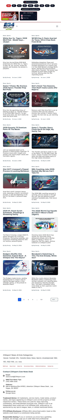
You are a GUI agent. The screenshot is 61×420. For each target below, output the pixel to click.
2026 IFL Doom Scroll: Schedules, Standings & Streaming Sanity (13, 212)
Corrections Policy (29, 366)
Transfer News (25, 358)
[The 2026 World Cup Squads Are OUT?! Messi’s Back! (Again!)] (45, 224)
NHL (25, 5)
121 (41, 299)
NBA (8, 5)
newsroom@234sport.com (15, 376)
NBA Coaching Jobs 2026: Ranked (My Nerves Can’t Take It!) (43, 171)
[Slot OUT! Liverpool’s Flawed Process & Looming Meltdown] (16, 181)
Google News (10, 393)
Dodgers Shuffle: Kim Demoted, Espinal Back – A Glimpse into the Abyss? (14, 256)
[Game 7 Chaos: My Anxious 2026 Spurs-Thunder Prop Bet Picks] (16, 99)
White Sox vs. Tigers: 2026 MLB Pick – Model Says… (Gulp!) (15, 40)
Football (12, 358)
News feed (12, 366)
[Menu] (57, 26)
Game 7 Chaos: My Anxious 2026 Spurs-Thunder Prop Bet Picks (15, 88)
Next (53, 299)
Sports (9, 35)
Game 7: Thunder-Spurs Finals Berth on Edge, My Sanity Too (43, 129)
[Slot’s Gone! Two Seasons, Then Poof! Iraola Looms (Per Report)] (45, 99)
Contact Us (50, 366)
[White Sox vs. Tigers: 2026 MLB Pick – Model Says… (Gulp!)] (16, 51)
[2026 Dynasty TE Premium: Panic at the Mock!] (16, 139)
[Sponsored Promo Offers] (10, 16)
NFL (14, 5)
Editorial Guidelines (41, 366)
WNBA (30, 5)
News (4, 35)
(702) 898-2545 (11, 381)
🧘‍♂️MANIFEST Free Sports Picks (30, 9)
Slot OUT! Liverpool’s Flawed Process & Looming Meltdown (16, 170)
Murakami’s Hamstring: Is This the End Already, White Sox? (44, 256)
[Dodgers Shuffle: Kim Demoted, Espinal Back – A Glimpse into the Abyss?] (16, 267)
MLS (47, 5)
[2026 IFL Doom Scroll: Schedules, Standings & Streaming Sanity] (16, 224)
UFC (16, 361)
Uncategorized (47, 358)
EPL (52, 5)
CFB (36, 5)
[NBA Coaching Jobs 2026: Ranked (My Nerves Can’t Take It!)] (45, 182)
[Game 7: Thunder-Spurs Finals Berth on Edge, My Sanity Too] (45, 141)
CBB (42, 5)
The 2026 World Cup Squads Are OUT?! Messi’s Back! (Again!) (44, 212)
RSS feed (5, 366)
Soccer (6, 358)
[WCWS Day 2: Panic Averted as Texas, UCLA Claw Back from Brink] (45, 51)
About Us (19, 366)
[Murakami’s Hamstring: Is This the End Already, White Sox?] (45, 267)
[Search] (16, 26)
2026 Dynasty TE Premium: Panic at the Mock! (15, 128)
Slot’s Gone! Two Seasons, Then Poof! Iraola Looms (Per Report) (44, 88)
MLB (19, 5)
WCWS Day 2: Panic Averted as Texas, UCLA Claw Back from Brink (44, 40)
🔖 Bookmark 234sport (30, 2)
